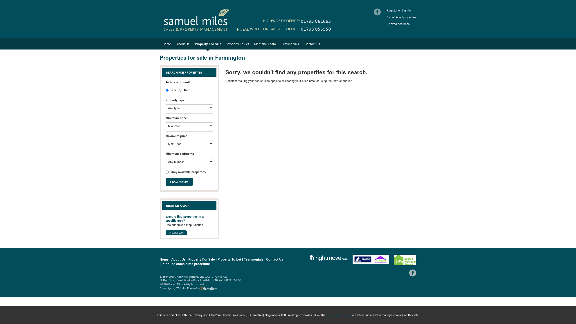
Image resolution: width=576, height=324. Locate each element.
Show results (179, 182)
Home (166, 44)
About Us (182, 44)
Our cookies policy (338, 315)
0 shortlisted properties (401, 17)
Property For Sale (208, 44)
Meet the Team (265, 44)
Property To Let (238, 44)
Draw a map (176, 232)
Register (392, 10)
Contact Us (312, 44)
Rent (186, 90)
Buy (173, 90)
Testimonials (290, 44)
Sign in (406, 10)
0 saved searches (398, 24)
